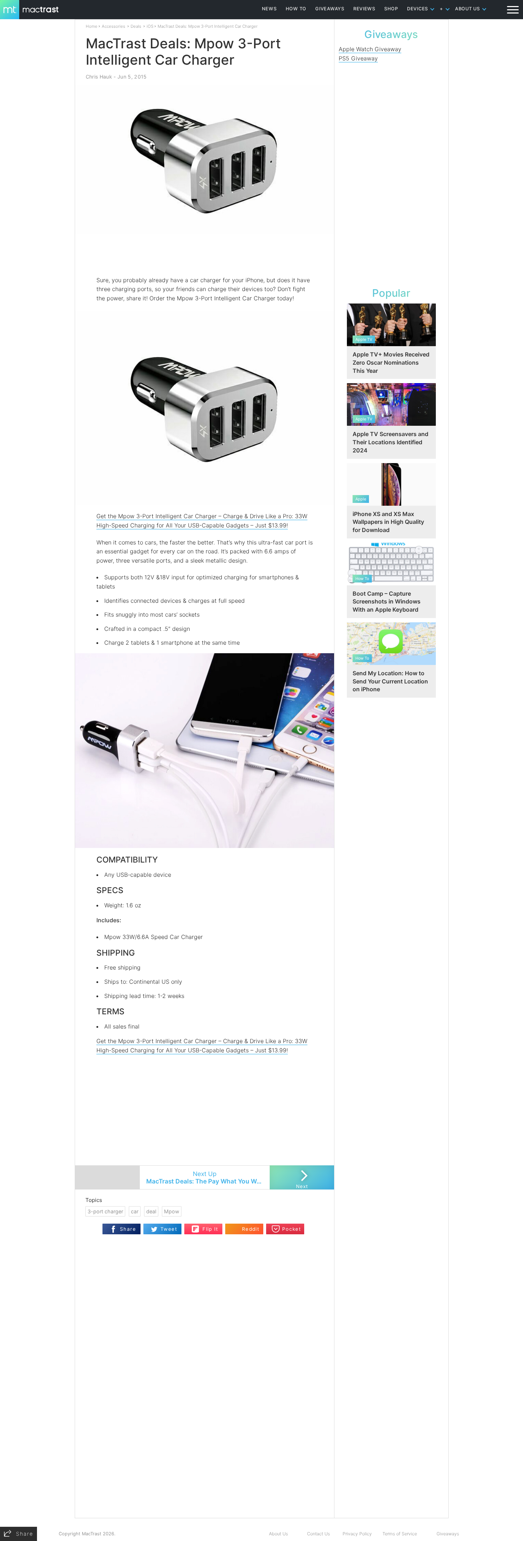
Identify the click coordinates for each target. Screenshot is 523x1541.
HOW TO (296, 8)
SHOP (391, 8)
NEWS (269, 8)
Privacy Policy (357, 1533)
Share (128, 1229)
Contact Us (318, 1533)
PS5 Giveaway (358, 58)
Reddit (250, 1229)
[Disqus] (204, 1426)
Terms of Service (399, 1533)
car (134, 1211)
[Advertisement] (204, 255)
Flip (195, 1227)
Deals (136, 26)
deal (151, 1211)
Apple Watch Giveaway (370, 49)
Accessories (113, 26)
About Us (278, 1533)
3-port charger (105, 1211)
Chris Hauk (99, 77)
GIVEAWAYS (329, 8)
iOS (150, 26)
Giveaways (448, 1533)
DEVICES (417, 8)
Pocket (291, 1229)
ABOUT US (467, 8)
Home (91, 26)
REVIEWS (364, 8)
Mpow (171, 1211)
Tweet (168, 1229)
